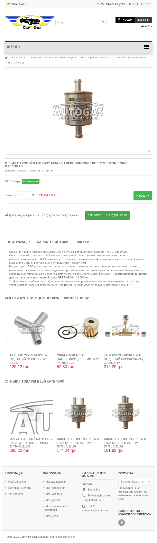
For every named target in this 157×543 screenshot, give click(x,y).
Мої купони (52, 515)
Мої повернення (55, 487)
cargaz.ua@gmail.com (95, 510)
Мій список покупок (112, 4)
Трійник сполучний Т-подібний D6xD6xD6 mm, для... (124, 359)
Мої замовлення (56, 481)
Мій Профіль (52, 473)
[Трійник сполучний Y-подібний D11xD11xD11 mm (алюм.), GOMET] (31, 329)
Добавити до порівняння (24, 215)
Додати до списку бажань (62, 215)
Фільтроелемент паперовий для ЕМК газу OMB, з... (78, 359)
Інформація (19, 242)
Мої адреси (53, 500)
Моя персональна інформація (55, 508)
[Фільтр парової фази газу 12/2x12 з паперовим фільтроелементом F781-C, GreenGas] (78, 412)
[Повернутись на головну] (6, 57)
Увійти (148, 26)
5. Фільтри (36, 57)
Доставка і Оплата (19, 487)
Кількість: (11, 195)
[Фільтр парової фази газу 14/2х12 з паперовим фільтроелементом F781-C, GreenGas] (125, 412)
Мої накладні (54, 493)
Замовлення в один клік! (107, 215)
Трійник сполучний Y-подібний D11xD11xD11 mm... (28, 359)
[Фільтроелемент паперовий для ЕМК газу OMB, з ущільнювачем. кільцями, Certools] (78, 329)
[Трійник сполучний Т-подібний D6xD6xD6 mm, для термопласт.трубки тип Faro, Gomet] (125, 329)
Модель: (33, 170)
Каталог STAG (19, 57)
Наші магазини (17, 481)
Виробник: (10, 170)
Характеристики (52, 242)
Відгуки (82, 242)
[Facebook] (121, 522)
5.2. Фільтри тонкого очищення (60, 57)
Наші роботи (15, 493)
